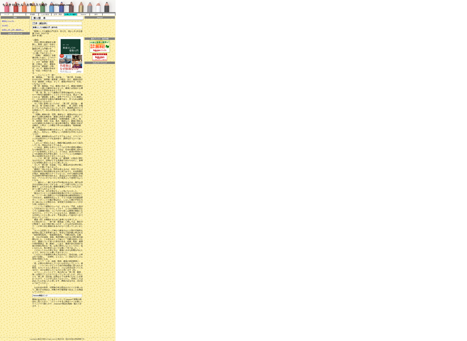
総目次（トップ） (8, 21)
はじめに (5, 25)
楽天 (96, 14)
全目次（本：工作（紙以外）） (13, 30)
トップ (6, 14)
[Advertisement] (15, 40)
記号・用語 (58, 14)
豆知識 (32, 14)
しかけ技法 (45, 14)
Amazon (83, 14)
